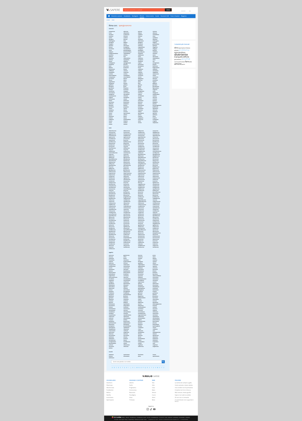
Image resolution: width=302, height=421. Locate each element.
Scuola (157, 16)
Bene (153, 400)
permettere (177, 59)
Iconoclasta (109, 397)
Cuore (154, 395)
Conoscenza (132, 390)
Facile (131, 385)
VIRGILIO (127, 417)
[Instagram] (147, 409)
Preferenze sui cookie (139, 419)
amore (178, 63)
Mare (153, 390)
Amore (154, 392)
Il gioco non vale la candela (183, 395)
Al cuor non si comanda (182, 397)
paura (183, 64)
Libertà (131, 383)
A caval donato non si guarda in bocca (184, 400)
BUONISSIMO (182, 417)
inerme (176, 62)
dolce (176, 52)
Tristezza (131, 400)
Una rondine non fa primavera (184, 387)
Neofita (108, 395)
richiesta (187, 48)
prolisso (182, 52)
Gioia (130, 397)
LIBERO (123, 417)
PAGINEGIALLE (133, 417)
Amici (153, 397)
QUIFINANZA (176, 417)
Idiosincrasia (110, 387)
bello (190, 62)
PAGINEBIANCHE (154, 417)
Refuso (108, 392)
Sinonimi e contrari (116, 16)
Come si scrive (150, 16)
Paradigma (132, 395)
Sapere (115, 10)
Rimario (142, 16)
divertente (181, 54)
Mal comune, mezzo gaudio (183, 392)
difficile (186, 57)
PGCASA (149, 417)
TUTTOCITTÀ (162, 417)
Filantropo (109, 385)
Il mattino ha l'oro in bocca (183, 390)
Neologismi (135, 16)
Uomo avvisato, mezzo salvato (184, 385)
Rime (113, 20)
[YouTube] (154, 409)
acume (185, 59)
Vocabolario (127, 16)
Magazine (184, 16)
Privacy (126, 419)
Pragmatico (132, 387)
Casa (153, 387)
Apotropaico (110, 400)
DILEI (166, 417)
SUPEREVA (187, 417)
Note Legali (121, 419)
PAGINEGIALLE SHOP (141, 417)
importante (181, 48)
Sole (153, 385)
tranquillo (178, 56)
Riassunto (132, 392)
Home (109, 16)
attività (176, 50)
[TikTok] (151, 409)
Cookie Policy (131, 419)
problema (184, 50)
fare (187, 61)
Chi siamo (116, 419)
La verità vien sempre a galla (183, 383)
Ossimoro (109, 383)
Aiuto (145, 419)
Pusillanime (109, 390)
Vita (153, 383)
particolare (181, 62)
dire (176, 47)
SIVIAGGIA (170, 417)
